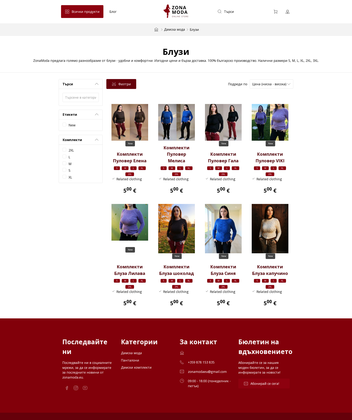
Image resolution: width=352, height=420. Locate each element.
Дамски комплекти (136, 367)
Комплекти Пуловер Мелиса (176, 154)
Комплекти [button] (72, 140)
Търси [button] (68, 84)
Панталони (130, 360)
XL (70, 177)
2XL (71, 150)
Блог (113, 11)
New (72, 125)
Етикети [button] (70, 114)
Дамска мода (174, 29)
